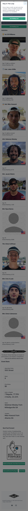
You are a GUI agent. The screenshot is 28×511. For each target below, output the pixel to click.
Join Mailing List (14, 18)
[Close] (25, 3)
